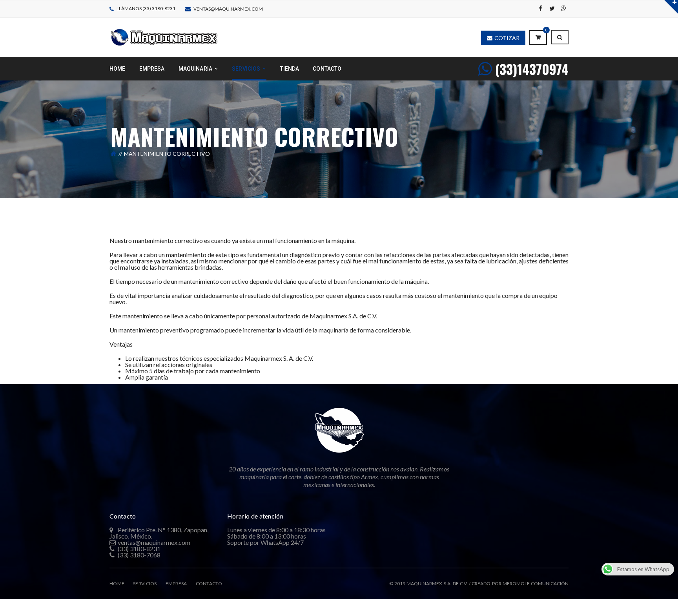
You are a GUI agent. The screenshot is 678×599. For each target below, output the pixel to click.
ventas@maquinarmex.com (228, 9)
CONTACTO (209, 583)
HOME (116, 583)
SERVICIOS (145, 583)
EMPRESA (176, 583)
